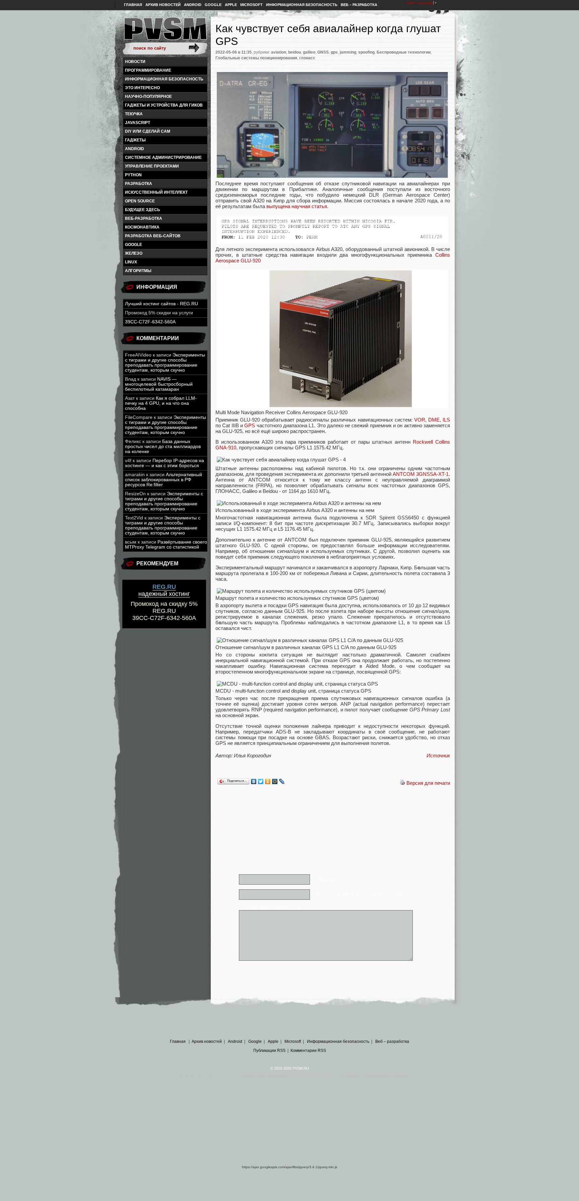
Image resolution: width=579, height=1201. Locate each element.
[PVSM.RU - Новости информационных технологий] (165, 32)
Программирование (148, 70)
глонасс (307, 58)
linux (131, 262)
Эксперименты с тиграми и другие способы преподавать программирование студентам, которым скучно (165, 363)
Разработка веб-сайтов (153, 236)
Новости (135, 61)
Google (213, 5)
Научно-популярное (148, 96)
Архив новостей (163, 5)
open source (140, 201)
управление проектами (152, 166)
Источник (438, 755)
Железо (133, 253)
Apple (231, 5)
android (134, 148)
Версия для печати (428, 783)
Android (192, 5)
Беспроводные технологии (404, 52)
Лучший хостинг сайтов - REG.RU (161, 303)
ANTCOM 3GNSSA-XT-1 (421, 474)
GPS (249, 425)
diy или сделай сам (147, 131)
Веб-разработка (143, 218)
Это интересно (142, 87)
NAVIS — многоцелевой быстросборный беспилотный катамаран (159, 384)
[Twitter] (260, 781)
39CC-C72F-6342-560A (150, 321)
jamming (348, 52)
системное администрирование (163, 157)
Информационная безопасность (301, 5)
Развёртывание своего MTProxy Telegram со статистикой (166, 545)
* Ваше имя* (326, 880)
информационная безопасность (164, 79)
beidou (294, 52)
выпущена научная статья (296, 206)
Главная (133, 5)
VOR (419, 420)
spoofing (366, 52)
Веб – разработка (359, 5)
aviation (278, 52)
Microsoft (251, 5)
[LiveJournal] (281, 781)
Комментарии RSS (308, 1050)
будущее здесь (142, 209)
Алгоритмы (138, 270)
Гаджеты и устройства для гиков (164, 105)
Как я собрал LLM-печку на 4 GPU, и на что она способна (161, 403)
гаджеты (135, 140)
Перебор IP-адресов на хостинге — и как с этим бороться (164, 463)
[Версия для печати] (402, 783)
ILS (446, 420)
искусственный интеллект (156, 192)
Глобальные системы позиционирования (256, 58)
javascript (137, 122)
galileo (309, 52)
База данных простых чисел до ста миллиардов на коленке (163, 446)
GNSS (323, 52)
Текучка (134, 114)
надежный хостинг (164, 590)
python (133, 175)
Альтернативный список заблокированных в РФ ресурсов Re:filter (163, 479)
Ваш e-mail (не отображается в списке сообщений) (359, 895)
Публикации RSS (269, 1050)
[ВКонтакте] (253, 781)
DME (434, 420)
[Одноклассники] (267, 781)
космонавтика (142, 227)
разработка (138, 183)
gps (334, 52)
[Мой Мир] (274, 781)
